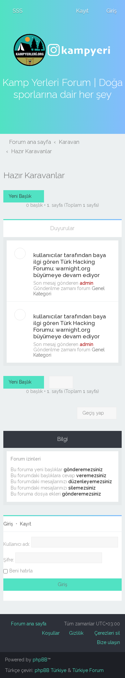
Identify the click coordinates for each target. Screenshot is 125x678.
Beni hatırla (21, 570)
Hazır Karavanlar (34, 175)
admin (86, 283)
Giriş (8, 523)
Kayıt (25, 523)
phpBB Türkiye (50, 670)
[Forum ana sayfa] (63, 50)
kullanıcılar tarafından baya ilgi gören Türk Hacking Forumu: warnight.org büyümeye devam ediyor (69, 265)
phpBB (40, 659)
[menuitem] (14, 11)
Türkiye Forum (88, 670)
